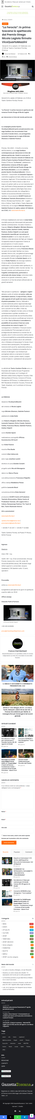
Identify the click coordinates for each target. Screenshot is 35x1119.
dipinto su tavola (6, 1040)
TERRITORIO (6, 939)
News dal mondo (7, 964)
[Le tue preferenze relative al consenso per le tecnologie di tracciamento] (32, 1115)
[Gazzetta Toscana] (17, 12)
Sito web (4, 827)
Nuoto (10, 1046)
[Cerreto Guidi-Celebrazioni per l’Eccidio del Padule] (26, 753)
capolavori (21, 1037)
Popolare (17, 852)
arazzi (4, 1037)
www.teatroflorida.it (7, 516)
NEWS (4, 924)
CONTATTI (4, 1063)
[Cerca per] (33, 7)
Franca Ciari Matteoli (9, 54)
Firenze (27, 1040)
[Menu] (2, 7)
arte (9, 1037)
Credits (21, 1106)
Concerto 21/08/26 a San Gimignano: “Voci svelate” (25, 740)
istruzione (12, 1043)
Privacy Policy (6, 1071)
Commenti (28, 852)
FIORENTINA (6, 948)
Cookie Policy (6, 1076)
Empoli (15, 1040)
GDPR (3, 1066)
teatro (22, 1046)
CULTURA (6, 933)
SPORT (5, 936)
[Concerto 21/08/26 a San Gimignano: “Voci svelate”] (26, 732)
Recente (5, 852)
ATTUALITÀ (6, 930)
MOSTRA (26, 1043)
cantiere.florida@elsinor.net (10, 521)
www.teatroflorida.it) (18, 210)
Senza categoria (7, 945)
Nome (3, 811)
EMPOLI (5, 954)
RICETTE (5, 951)
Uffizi (3, 1049)
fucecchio (5, 1043)
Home (5, 19)
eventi (21, 1040)
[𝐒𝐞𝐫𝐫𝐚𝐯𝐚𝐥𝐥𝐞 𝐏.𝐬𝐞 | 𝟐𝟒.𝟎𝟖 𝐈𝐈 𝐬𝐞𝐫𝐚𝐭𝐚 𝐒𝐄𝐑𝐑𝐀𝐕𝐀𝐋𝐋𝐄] (9, 753)
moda (19, 1043)
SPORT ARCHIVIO (8, 942)
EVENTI (10, 19)
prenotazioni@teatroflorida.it (10, 523)
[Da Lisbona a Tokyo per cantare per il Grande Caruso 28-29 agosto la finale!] (9, 732)
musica (4, 1046)
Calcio (14, 1037)
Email (3, 819)
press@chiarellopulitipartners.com (12, 631)
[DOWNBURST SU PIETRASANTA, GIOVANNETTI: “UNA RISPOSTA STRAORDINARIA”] (7, 871)
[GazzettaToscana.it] (12, 6)
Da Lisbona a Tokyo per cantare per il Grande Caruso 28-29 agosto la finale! (8, 741)
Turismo (28, 1046)
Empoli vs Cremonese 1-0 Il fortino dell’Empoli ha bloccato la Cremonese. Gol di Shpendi (23, 861)
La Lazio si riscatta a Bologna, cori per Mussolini (17, 970)
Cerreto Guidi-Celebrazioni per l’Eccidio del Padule (24, 761)
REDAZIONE (5, 1060)
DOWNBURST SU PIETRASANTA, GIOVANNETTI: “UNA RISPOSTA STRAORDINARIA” (23, 872)
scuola (16, 1046)
